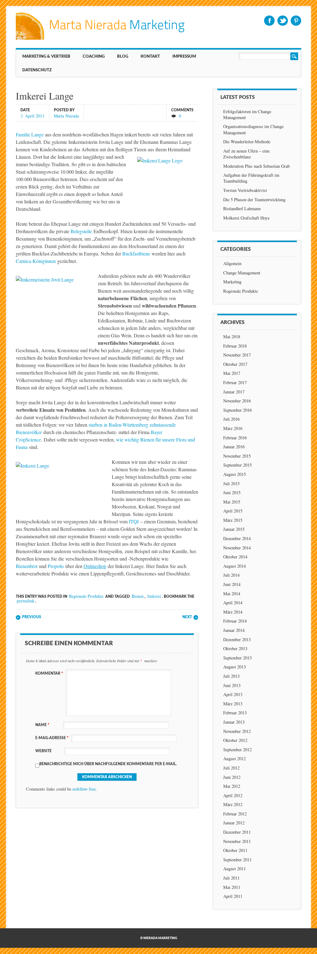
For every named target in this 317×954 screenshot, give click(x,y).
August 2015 (234, 474)
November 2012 (237, 731)
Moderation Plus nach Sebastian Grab (256, 166)
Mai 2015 (231, 502)
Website (43, 751)
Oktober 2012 (235, 740)
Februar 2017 (235, 382)
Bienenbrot (26, 566)
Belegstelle (81, 231)
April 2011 (232, 896)
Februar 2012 (235, 814)
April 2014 (232, 603)
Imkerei (154, 596)
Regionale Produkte (86, 596)
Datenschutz (37, 70)
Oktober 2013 (235, 648)
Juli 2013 (231, 676)
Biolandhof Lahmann (242, 208)
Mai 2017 (231, 373)
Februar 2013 (235, 713)
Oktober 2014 (235, 557)
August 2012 (234, 758)
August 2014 (234, 566)
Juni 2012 (232, 777)
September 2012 (237, 749)
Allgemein (232, 263)
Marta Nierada (66, 115)
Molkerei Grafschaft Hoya (246, 218)
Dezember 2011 (237, 832)
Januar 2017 (234, 392)
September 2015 (237, 465)
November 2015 (237, 456)
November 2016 (237, 401)
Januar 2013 (234, 722)
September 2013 (237, 658)
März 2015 (232, 520)
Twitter (282, 21)
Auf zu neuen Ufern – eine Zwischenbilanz (246, 154)
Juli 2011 (231, 878)
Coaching (94, 56)
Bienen (138, 596)
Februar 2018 (235, 346)
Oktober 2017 (235, 364)
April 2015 (232, 511)
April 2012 (232, 795)
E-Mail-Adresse (51, 738)
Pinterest (296, 21)
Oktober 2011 (235, 850)
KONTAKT (150, 56)
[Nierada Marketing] (100, 38)
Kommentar (49, 673)
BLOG (122, 56)
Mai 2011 (231, 887)
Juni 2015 (232, 492)
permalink (25, 601)
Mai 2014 (231, 594)
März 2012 (232, 804)
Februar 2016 (235, 438)
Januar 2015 (234, 529)
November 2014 (237, 548)
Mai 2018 (231, 336)
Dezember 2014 (237, 538)
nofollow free (84, 789)
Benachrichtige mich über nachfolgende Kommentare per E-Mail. (108, 764)
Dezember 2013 (237, 639)
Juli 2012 (231, 768)
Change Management (241, 273)
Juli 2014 (231, 575)
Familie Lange (30, 134)
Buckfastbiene (136, 253)
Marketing (232, 282)
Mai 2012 (231, 786)
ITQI (134, 521)
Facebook (269, 21)
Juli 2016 (231, 419)
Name (42, 725)
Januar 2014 (234, 630)
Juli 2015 (231, 483)
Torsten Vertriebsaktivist (245, 190)
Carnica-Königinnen (36, 261)
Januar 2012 (234, 823)
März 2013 (232, 704)
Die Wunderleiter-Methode (246, 141)
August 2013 (234, 667)
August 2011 (234, 869)
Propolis (56, 566)
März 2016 (232, 428)
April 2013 (232, 694)
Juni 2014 (232, 584)
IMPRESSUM (184, 56)
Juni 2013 (232, 685)
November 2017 (237, 355)
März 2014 (232, 612)
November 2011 (237, 841)
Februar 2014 (235, 621)
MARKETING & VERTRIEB (46, 56)
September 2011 (237, 860)
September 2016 (237, 410)
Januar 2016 (234, 447)
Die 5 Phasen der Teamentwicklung (254, 199)
